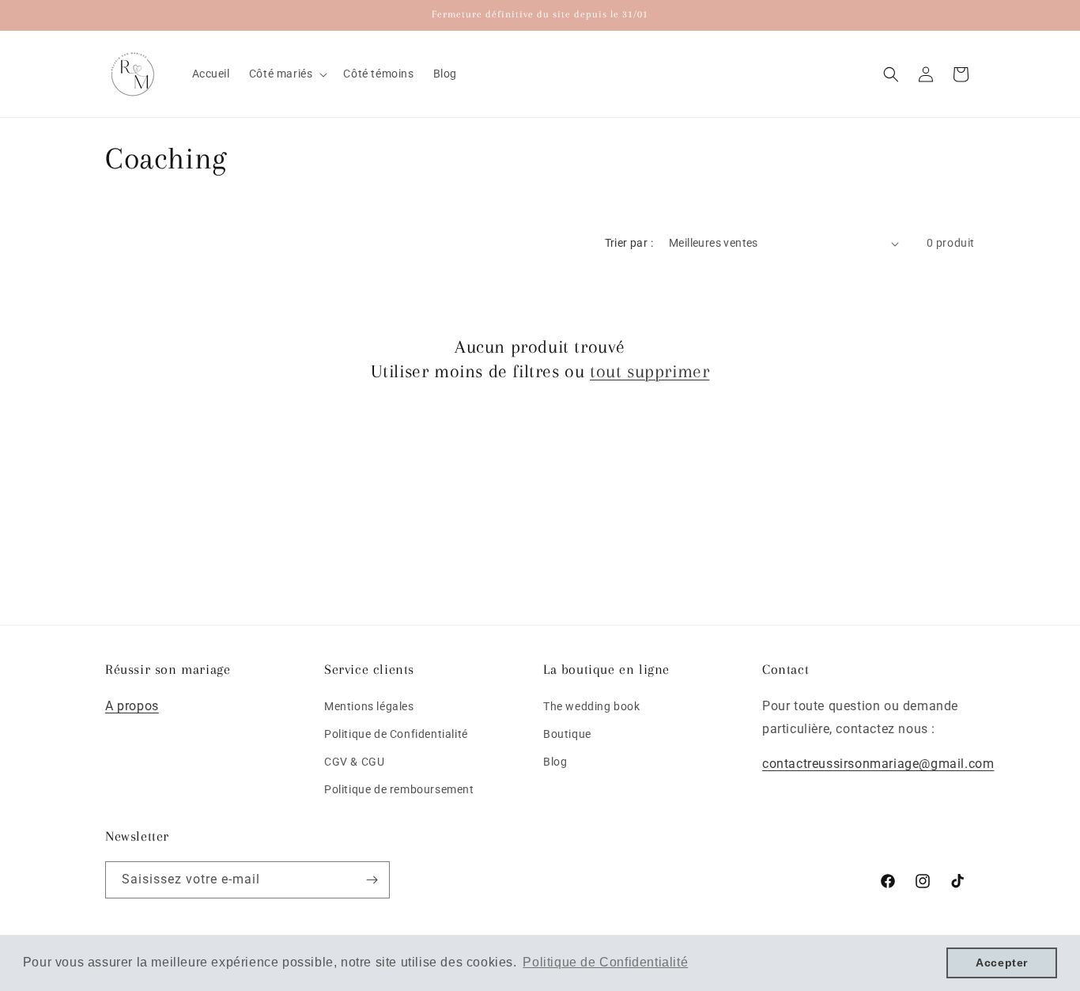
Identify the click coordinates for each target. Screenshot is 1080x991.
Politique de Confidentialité (396, 733)
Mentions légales (369, 705)
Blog (555, 761)
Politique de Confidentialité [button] (605, 962)
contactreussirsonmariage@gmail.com (878, 763)
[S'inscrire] (371, 879)
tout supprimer (649, 371)
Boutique (567, 733)
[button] (287, 73)
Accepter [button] (1002, 962)
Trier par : (629, 242)
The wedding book (591, 705)
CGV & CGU (354, 761)
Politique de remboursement (399, 789)
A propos (132, 705)
